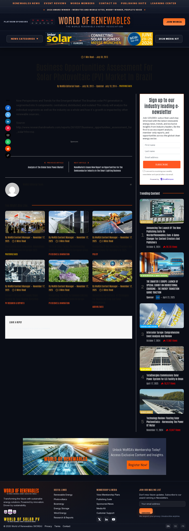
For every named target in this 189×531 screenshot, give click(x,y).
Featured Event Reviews (149, 326)
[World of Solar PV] (22, 520)
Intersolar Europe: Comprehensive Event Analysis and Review (162, 334)
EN (168, 526)
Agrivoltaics (97, 306)
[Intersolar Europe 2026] (99, 39)
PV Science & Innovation (59, 254)
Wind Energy (60, 513)
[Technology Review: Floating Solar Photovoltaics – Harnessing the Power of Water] (162, 401)
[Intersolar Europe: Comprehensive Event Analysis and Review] (162, 315)
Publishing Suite (133, 3)
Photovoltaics (125, 86)
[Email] (8, 135)
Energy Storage (61, 508)
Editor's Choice (146, 222)
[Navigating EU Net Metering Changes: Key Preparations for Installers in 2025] (112, 222)
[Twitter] (8, 115)
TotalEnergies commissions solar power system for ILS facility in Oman (164, 376)
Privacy (48, 526)
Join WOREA (174, 22)
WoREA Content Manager (19, 237)
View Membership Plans (108, 494)
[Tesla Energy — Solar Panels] (42, 22)
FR (183, 526)
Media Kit (101, 508)
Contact (66, 526)
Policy (95, 254)
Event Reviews (55, 3)
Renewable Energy (63, 494)
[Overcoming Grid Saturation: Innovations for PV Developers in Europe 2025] (25, 222)
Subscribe (146, 513)
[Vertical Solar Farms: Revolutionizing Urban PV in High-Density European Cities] (68, 222)
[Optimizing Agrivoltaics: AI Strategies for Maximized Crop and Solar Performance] (112, 271)
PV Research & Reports (14, 303)
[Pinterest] (8, 128)
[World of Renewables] (10, 512)
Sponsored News (105, 504)
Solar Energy (145, 369)
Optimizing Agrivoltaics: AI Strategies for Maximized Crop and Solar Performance (110, 298)
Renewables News (26, 3)
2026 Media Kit (169, 39)
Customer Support (105, 513)
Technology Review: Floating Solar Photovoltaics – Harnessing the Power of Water (165, 421)
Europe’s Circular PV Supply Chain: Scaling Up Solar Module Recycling (21, 296)
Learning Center (163, 3)
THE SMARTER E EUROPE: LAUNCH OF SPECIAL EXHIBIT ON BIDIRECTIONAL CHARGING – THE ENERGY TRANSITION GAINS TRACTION (162, 286)
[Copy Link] (8, 155)
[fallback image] (94, 456)
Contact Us (108, 3)
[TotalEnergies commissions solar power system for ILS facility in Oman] (162, 358)
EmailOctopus (168, 179)
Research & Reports (63, 517)
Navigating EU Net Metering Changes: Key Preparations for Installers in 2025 (112, 248)
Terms (57, 526)
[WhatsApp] (8, 142)
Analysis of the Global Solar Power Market (45, 167)
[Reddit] (8, 148)
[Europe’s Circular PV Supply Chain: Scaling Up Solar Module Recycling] (25, 271)
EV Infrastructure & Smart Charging (154, 275)
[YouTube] (113, 519)
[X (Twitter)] (99, 519)
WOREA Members (82, 3)
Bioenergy (59, 504)
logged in (26, 328)
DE (175, 526)
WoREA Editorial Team (69, 86)
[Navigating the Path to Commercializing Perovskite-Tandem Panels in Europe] (68, 271)
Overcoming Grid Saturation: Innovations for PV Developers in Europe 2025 (24, 248)
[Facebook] (8, 108)
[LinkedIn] (8, 121)
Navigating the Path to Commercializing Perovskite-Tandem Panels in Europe (68, 296)
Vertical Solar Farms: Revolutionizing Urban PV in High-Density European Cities (68, 248)
